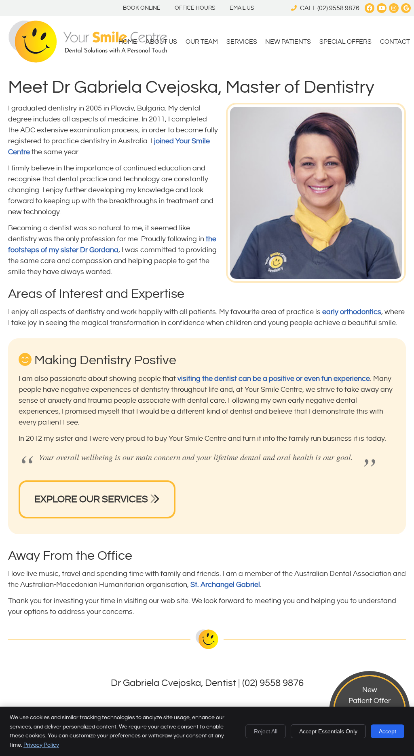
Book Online (142, 8)
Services (241, 41)
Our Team (202, 41)
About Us (161, 41)
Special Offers (345, 41)
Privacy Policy (41, 745)
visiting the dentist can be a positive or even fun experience (273, 378)
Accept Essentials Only (328, 731)
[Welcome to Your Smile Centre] (87, 60)
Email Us (242, 8)
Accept (387, 731)
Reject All (265, 731)
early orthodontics (351, 312)
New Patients (288, 41)
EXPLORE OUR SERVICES (92, 499)
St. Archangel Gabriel (225, 584)
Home (127, 41)
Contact (395, 41)
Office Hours (195, 8)
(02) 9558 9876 (338, 8)
